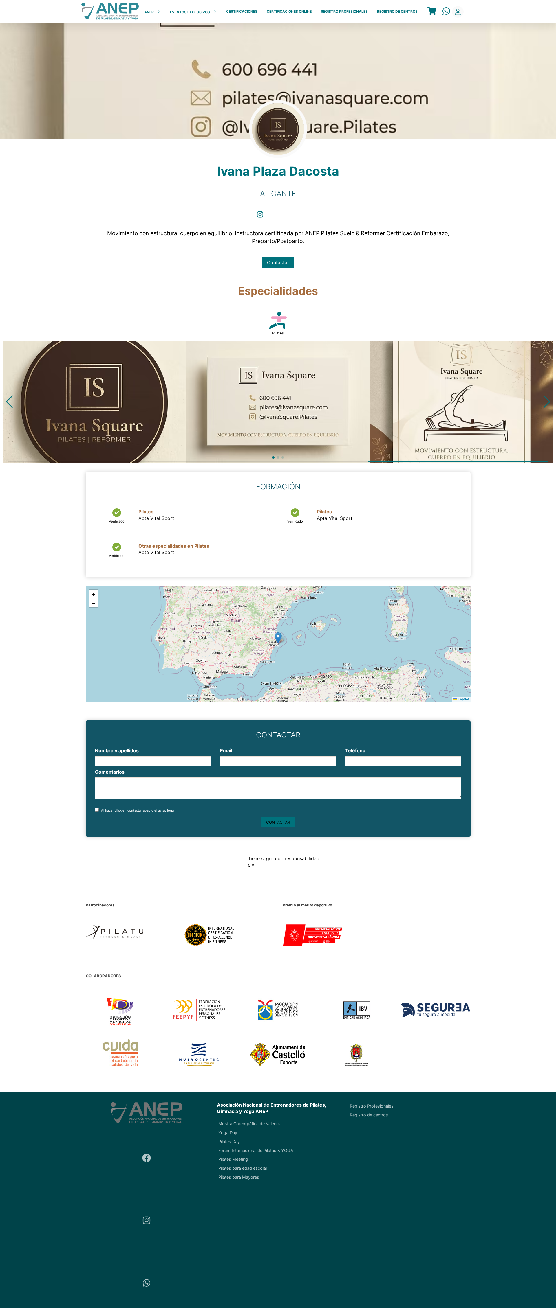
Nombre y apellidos (117, 750)
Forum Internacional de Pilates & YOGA (255, 1150)
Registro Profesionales (344, 11)
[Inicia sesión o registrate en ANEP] (458, 12)
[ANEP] (110, 11)
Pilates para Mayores (238, 1177)
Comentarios (110, 772)
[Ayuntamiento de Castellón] (278, 1055)
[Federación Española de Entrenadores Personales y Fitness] (199, 1010)
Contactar (278, 262)
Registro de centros (397, 11)
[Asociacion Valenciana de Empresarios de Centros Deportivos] (278, 1010)
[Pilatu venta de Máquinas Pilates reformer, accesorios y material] (130, 935)
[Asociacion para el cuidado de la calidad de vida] (120, 1055)
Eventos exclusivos (190, 12)
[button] (9, 401)
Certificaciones (241, 11)
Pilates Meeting (233, 1159)
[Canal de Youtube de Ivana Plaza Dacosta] (295, 216)
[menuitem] (152, 11)
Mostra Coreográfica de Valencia (250, 1123)
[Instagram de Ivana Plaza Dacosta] (260, 216)
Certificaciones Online (289, 11)
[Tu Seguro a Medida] (435, 1010)
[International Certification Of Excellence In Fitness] (228, 935)
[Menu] (432, 11)
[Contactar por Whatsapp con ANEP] (446, 12)
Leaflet (463, 699)
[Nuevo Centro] (199, 1055)
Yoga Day (227, 1132)
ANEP (149, 12)
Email (226, 750)
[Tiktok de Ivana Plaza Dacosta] (313, 216)
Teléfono (355, 750)
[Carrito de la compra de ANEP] (431, 12)
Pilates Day (229, 1141)
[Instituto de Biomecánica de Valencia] (357, 1010)
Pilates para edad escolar (242, 1168)
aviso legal (166, 810)
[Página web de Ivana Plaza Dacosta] (277, 216)
